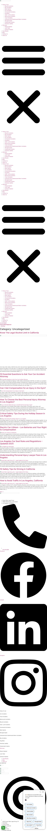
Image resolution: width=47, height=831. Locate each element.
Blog (3, 32)
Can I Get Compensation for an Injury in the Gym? (23, 388)
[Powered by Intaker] (36, 828)
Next (1, 491)
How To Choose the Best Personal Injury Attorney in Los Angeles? (23, 400)
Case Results (5, 31)
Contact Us (5, 34)
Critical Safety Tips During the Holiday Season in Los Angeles (22, 414)
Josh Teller (7, 28)
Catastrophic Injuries (9, 22)
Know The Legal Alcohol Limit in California (19, 332)
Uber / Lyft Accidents (10, 14)
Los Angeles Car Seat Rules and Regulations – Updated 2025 (21, 442)
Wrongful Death (8, 20)
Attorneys (4, 25)
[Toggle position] (40, 792)
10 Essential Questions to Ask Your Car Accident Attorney (22, 375)
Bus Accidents (8, 7)
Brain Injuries (8, 9)
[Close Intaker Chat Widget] (43, 792)
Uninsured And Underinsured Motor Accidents (15, 19)
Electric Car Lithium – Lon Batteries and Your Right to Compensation (23, 428)
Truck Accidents (8, 17)
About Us (4, 35)
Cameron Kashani (9, 29)
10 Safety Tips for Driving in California (17, 469)
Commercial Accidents (10, 12)
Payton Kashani (8, 26)
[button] (23, 83)
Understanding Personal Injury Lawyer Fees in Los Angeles (23, 456)
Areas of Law (5, 4)
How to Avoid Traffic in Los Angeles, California (21, 480)
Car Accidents (8, 10)
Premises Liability (9, 23)
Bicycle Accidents (9, 6)
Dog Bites (7, 13)
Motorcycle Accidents (10, 16)
